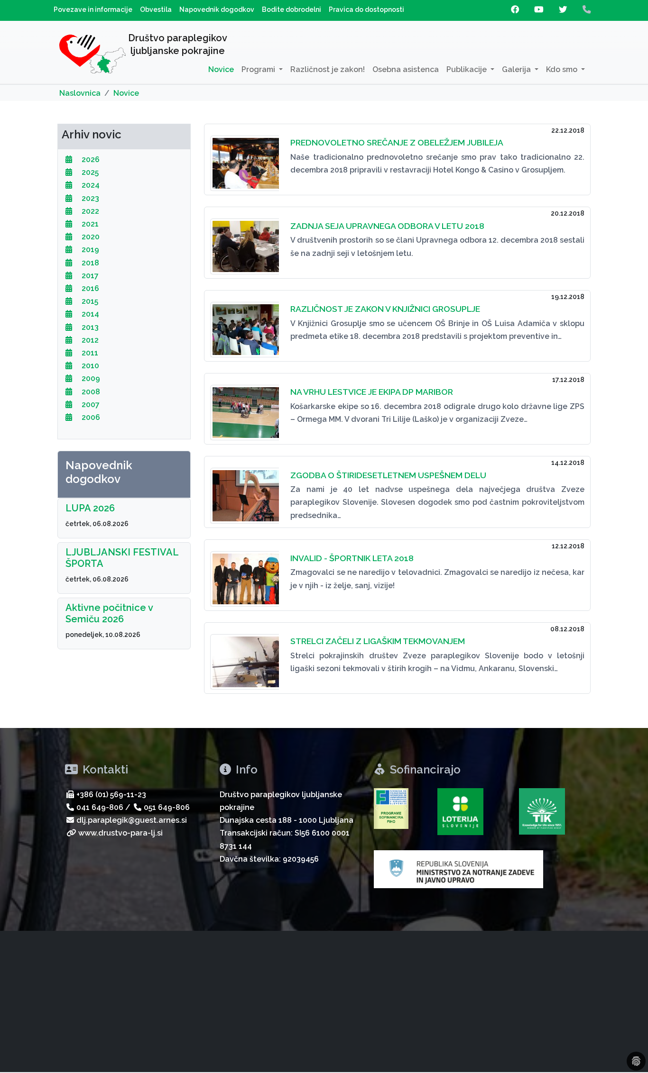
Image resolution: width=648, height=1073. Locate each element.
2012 (89, 340)
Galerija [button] (517, 69)
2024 (90, 185)
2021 (89, 223)
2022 (89, 211)
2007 (90, 404)
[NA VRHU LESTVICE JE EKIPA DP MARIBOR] (244, 406)
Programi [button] (259, 69)
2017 (89, 275)
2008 (90, 391)
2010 (89, 365)
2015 (89, 301)
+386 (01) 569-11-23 (111, 794)
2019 (89, 249)
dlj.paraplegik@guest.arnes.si (131, 820)
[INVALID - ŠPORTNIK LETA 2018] (244, 573)
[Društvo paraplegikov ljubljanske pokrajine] (92, 56)
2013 (89, 327)
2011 (89, 352)
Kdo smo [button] (562, 69)
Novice (221, 69)
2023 (89, 198)
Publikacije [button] (467, 69)
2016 (89, 288)
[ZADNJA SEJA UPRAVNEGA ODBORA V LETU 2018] (244, 240)
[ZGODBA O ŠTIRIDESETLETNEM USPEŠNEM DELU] (244, 489)
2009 (90, 378)
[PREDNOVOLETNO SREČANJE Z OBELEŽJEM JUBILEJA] (244, 157)
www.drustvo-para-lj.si (120, 832)
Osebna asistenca (405, 69)
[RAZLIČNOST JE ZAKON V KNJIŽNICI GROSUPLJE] (244, 324)
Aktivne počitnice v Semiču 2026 (109, 613)
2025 (89, 172)
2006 (90, 417)
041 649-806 (99, 807)
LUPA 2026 (90, 508)
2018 (89, 262)
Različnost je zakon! (327, 69)
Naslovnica (80, 93)
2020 (90, 236)
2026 (90, 159)
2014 (89, 313)
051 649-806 (167, 807)
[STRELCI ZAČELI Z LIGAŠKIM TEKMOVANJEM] (244, 656)
